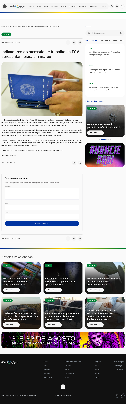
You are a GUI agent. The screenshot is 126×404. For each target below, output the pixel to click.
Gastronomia (69, 374)
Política (31, 6)
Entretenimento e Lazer (73, 362)
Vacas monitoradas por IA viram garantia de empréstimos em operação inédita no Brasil (62, 316)
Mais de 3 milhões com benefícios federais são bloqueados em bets (15, 281)
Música (97, 370)
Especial (68, 366)
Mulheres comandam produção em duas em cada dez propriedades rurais (103, 281)
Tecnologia (82, 6)
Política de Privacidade (63, 395)
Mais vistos (105, 40)
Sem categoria (119, 362)
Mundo (63, 6)
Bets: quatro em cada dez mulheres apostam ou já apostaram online (60, 281)
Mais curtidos (119, 40)
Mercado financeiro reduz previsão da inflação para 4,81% (104, 126)
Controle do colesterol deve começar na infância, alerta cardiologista (103, 88)
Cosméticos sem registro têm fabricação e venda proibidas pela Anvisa (104, 53)
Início (3, 26)
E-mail (7, 212)
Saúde (91, 66)
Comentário (8, 186)
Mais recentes (91, 40)
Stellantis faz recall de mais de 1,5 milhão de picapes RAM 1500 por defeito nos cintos (20, 316)
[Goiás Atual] (17, 6)
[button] (99, 139)
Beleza (46, 362)
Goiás (39, 6)
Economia (72, 6)
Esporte (103, 6)
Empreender (93, 6)
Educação (54, 6)
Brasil (46, 6)
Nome (7, 203)
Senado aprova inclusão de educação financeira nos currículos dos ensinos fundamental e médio (101, 315)
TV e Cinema (118, 370)
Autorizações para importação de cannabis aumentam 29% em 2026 (104, 71)
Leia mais (93, 133)
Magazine (98, 362)
